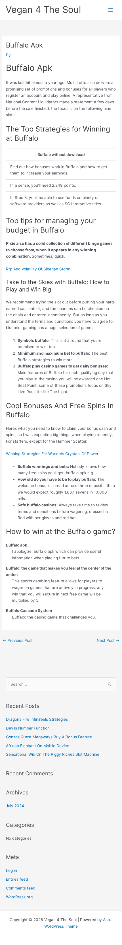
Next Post (108, 640)
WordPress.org (19, 897)
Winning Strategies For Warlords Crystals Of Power (52, 453)
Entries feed (17, 879)
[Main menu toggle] (111, 10)
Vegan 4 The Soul (43, 9)
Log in (11, 870)
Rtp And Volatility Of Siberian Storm (38, 269)
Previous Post (18, 640)
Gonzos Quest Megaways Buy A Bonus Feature (49, 737)
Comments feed (20, 888)
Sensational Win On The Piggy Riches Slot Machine (52, 754)
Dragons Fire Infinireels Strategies (37, 719)
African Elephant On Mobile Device (37, 745)
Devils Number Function (28, 728)
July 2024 (15, 806)
